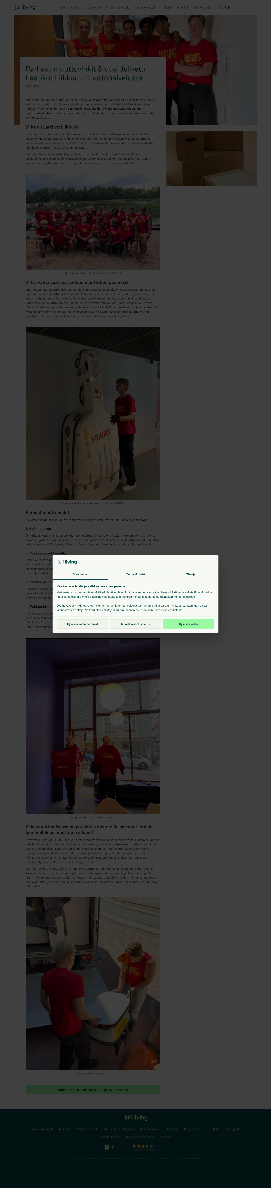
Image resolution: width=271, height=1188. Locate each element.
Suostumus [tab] (80, 574)
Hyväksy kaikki (188, 624)
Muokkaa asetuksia (133, 624)
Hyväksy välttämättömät (82, 624)
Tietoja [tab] (190, 574)
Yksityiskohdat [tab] (135, 574)
